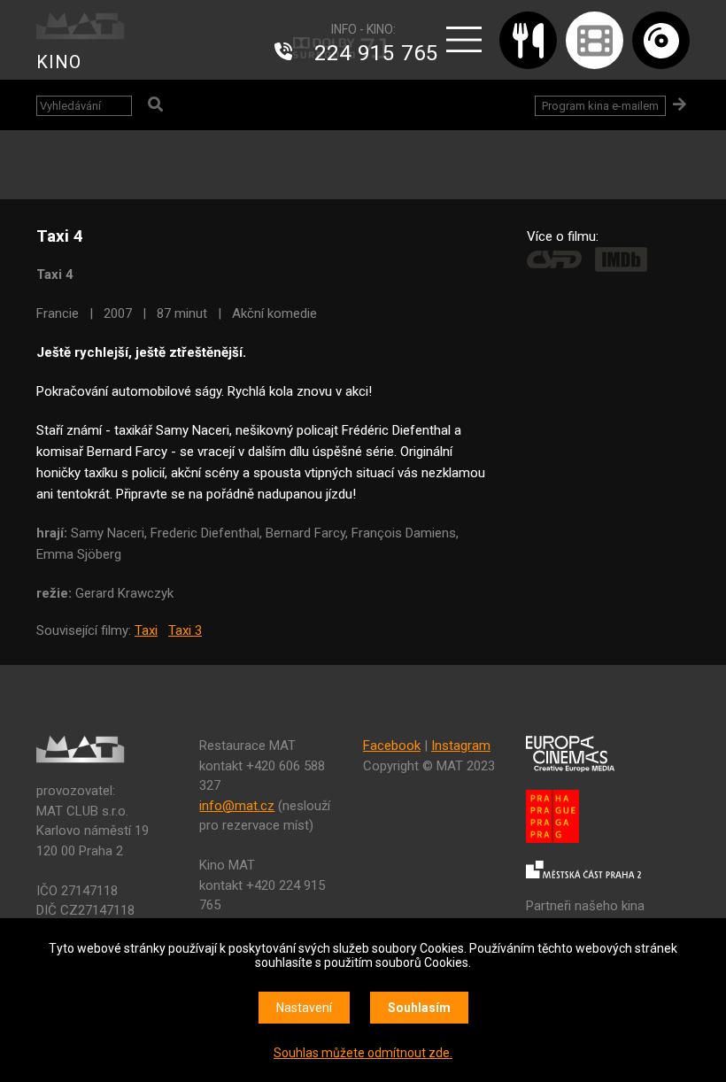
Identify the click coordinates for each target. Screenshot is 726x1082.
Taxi (146, 630)
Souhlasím (419, 1008)
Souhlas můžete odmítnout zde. (363, 1053)
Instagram (460, 746)
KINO (58, 62)
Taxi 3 (185, 630)
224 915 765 (376, 53)
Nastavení (304, 1008)
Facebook (392, 746)
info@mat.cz (236, 806)
